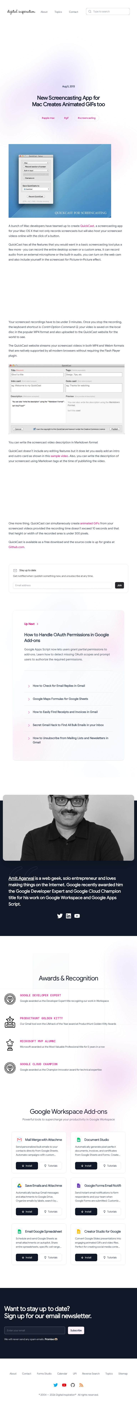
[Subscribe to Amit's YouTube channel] (77, 916)
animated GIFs (90, 523)
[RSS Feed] (81, 1385)
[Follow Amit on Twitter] (60, 916)
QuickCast (87, 226)
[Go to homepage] (21, 11)
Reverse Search (91, 1373)
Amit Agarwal (21, 878)
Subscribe (76, 1330)
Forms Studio (44, 1373)
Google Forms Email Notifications (102, 1186)
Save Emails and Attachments (43, 1186)
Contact (73, 11)
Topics (58, 11)
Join (119, 585)
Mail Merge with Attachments (43, 1140)
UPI (75, 1373)
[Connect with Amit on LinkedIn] (68, 916)
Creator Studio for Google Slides (102, 1231)
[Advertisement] (68, 45)
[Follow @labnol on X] (56, 1385)
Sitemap (123, 1373)
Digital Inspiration (65, 1394)
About (44, 11)
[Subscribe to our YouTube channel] (64, 1385)
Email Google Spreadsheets (43, 1231)
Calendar (62, 1373)
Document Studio (96, 1140)
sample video (59, 456)
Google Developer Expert (40, 891)
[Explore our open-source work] (73, 1385)
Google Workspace (64, 897)
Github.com (16, 547)
